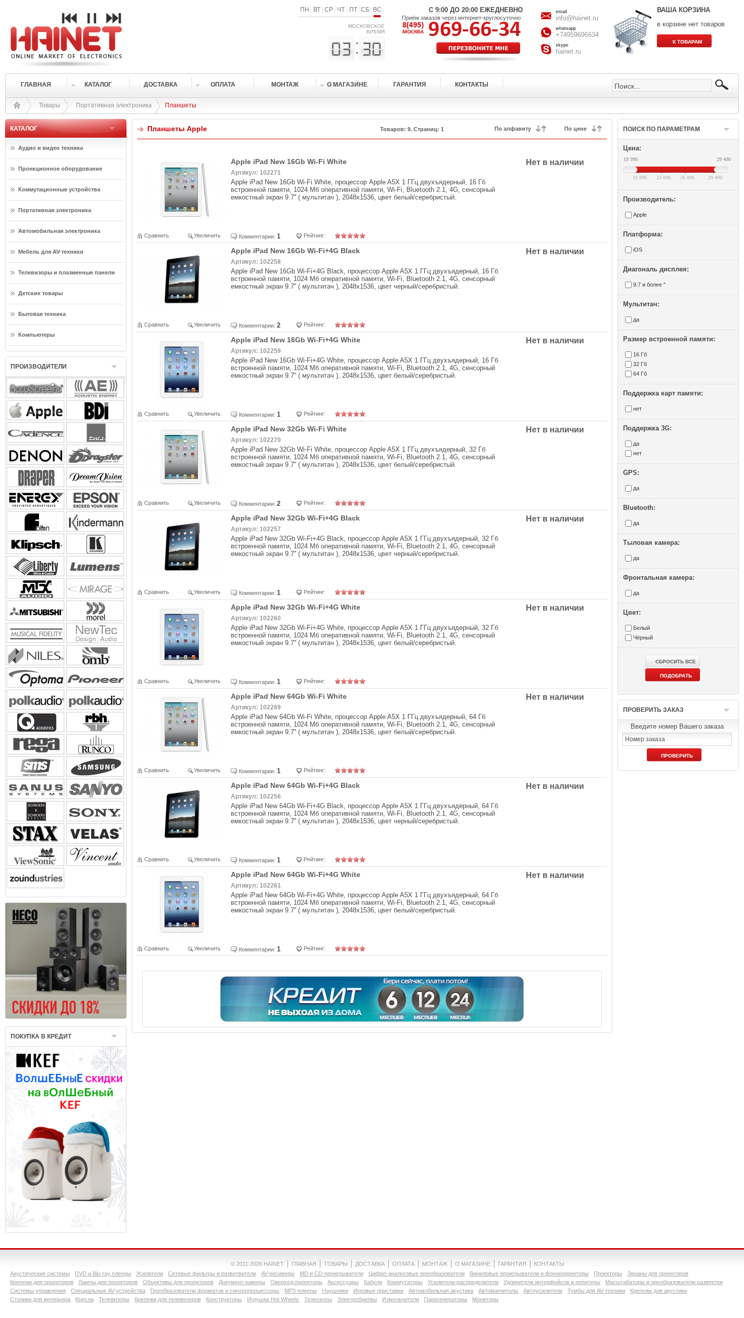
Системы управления (38, 1291)
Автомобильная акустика (440, 1291)
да (636, 319)
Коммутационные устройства (59, 189)
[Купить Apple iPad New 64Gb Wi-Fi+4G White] (183, 935)
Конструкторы (224, 1299)
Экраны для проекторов (657, 1273)
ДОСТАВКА (370, 1264)
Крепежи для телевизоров (168, 1299)
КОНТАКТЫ (549, 1264)
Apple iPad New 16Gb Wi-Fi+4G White (295, 340)
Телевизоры (114, 1299)
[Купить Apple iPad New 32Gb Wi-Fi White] (183, 490)
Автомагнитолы (498, 1291)
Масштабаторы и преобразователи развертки (664, 1282)
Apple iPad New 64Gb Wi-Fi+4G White (295, 874)
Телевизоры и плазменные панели (66, 272)
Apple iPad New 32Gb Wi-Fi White (289, 429)
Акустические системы (40, 1273)
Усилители (149, 1273)
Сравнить (156, 235)
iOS (637, 250)
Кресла (84, 1299)
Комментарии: (257, 236)
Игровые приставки (378, 1291)
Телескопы (318, 1299)
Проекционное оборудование (60, 169)
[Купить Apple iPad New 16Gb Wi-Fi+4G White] (183, 401)
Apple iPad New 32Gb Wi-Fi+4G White (295, 607)
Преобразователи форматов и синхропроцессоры (214, 1291)
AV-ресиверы (278, 1273)
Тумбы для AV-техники (596, 1291)
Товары (49, 105)
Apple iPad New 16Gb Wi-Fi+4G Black (295, 251)
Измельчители (400, 1299)
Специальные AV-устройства (108, 1291)
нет (637, 409)
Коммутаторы (405, 1282)
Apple (640, 215)
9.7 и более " (649, 285)
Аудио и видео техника (50, 148)
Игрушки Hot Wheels (273, 1299)
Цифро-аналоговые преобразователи (416, 1273)
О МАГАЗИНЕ (472, 1264)
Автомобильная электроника (59, 231)
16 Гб (640, 354)
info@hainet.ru (577, 18)
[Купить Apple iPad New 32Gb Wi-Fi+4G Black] (183, 579)
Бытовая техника (42, 314)
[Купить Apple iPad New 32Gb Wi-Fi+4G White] (183, 668)
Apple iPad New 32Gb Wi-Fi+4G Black (295, 518)
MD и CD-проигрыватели (331, 1273)
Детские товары (40, 293)
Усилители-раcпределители (463, 1282)
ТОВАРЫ (336, 1264)
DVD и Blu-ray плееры (103, 1273)
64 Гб (640, 374)
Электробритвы (357, 1299)
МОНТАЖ (434, 1264)
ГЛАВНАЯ (304, 1264)
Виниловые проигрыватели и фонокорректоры (529, 1273)
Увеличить (207, 235)
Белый (641, 628)
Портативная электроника (114, 105)
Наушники (335, 1291)
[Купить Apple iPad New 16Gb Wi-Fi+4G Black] (183, 311)
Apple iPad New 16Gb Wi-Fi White (289, 161)
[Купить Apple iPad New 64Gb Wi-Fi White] (183, 757)
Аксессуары (343, 1282)
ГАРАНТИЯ (512, 1264)
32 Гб (640, 364)
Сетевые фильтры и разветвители (212, 1273)
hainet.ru (568, 51)
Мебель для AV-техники (51, 252)
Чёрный (643, 637)
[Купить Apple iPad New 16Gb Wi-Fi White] (183, 222)
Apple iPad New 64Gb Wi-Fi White (289, 696)
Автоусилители (542, 1291)
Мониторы (485, 1299)
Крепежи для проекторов (41, 1282)
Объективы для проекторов (178, 1282)
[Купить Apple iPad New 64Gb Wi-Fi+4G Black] (183, 846)
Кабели (373, 1282)
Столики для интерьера (40, 1299)
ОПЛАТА (403, 1264)
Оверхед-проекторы (296, 1282)
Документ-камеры (242, 1282)
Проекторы (608, 1273)
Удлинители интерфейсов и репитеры (552, 1282)
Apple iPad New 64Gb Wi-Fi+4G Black (295, 785)
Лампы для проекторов (108, 1282)
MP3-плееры (300, 1291)
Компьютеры (36, 335)
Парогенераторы (445, 1299)
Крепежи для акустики (658, 1291)
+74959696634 (577, 34)
